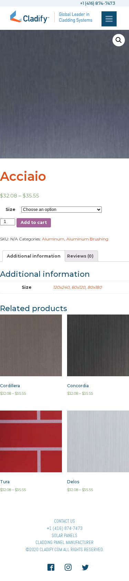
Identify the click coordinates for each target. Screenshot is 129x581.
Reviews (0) (80, 256)
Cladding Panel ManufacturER (64, 542)
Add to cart (34, 222)
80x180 (94, 287)
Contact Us (64, 521)
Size (10, 209)
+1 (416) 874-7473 (65, 528)
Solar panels (64, 535)
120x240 (61, 287)
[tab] (33, 256)
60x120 (78, 287)
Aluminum (53, 238)
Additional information (34, 256)
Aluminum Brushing (87, 238)
